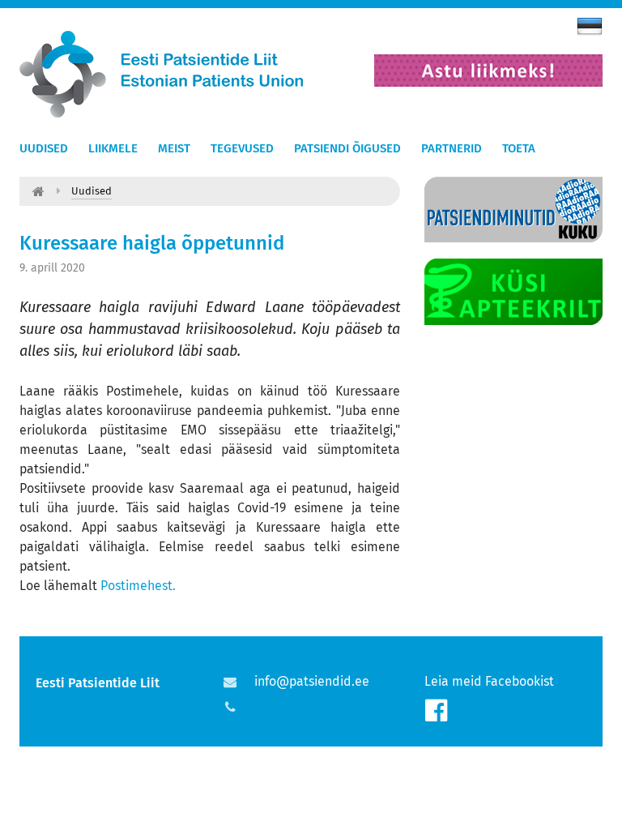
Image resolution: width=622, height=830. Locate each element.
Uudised (43, 148)
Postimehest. (138, 585)
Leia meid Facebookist (489, 681)
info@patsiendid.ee (311, 681)
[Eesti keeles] (590, 26)
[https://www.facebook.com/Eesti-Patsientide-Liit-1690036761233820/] (436, 710)
